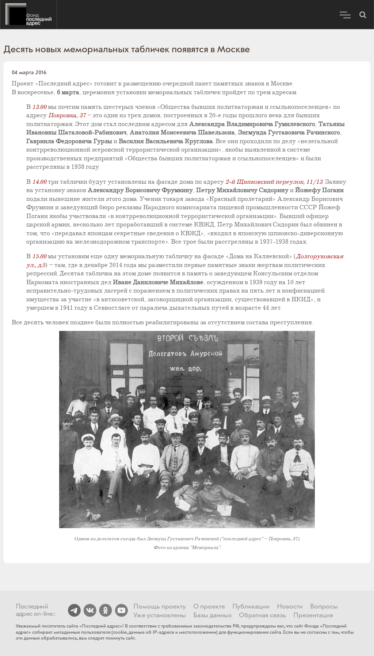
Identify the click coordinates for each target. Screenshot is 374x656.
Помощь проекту (159, 606)
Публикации (251, 606)
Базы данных (212, 615)
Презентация (313, 615)
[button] (362, 14)
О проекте (209, 606)
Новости (290, 606)
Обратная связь (262, 615)
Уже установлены (159, 615)
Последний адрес (28, 14)
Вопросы (324, 606)
